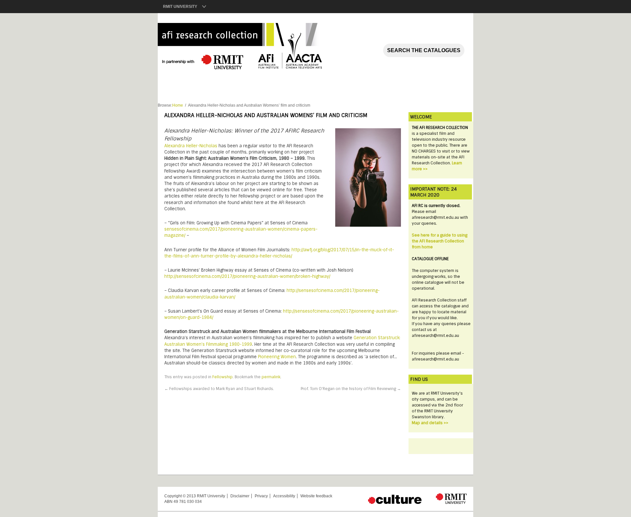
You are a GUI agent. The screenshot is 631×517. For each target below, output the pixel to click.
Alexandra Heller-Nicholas (190, 146)
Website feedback (316, 496)
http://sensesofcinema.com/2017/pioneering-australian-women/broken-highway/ (247, 276)
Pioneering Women (277, 357)
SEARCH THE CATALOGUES (423, 50)
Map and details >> (430, 422)
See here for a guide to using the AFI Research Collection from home (439, 241)
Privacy (261, 496)
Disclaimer (239, 496)
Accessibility (284, 496)
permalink (271, 377)
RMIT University (180, 6)
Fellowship (222, 377)
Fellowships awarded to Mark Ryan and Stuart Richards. (219, 388)
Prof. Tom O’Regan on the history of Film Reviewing (351, 388)
